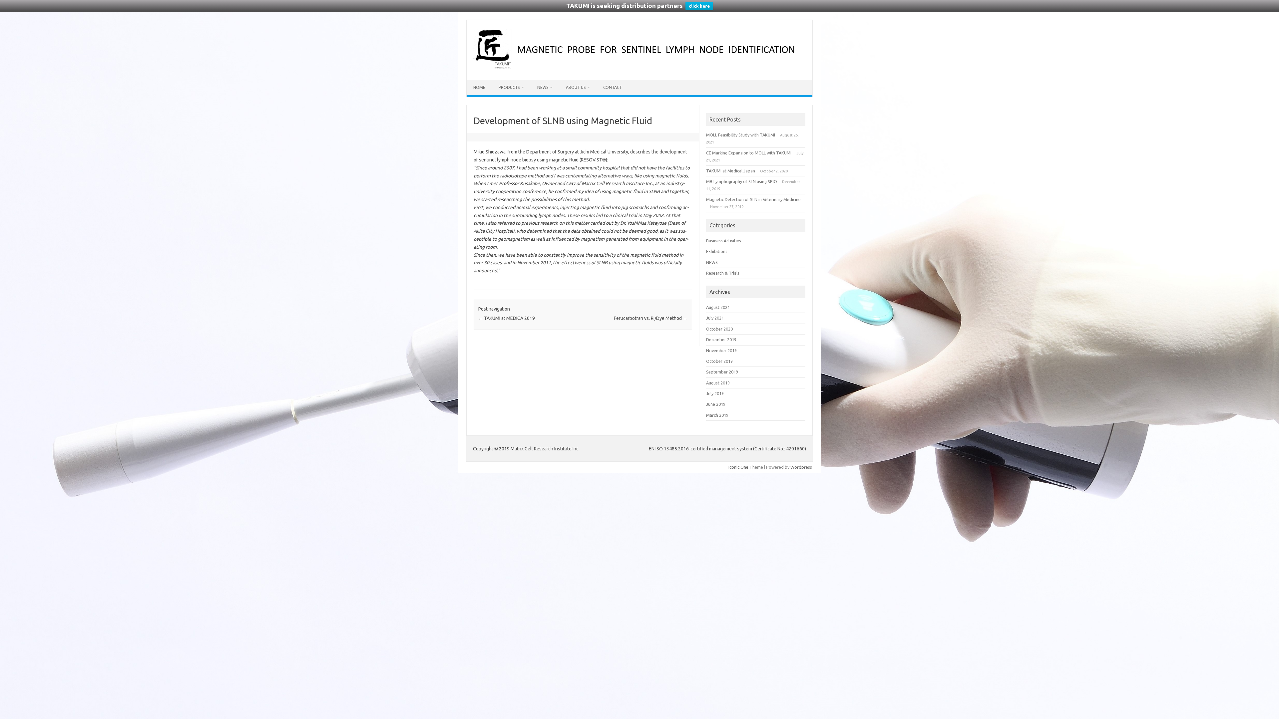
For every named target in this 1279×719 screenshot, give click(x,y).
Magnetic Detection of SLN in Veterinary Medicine (753, 199)
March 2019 (717, 415)
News (542, 87)
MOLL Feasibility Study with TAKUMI (740, 134)
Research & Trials (722, 273)
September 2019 (722, 371)
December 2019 (721, 339)
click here (699, 6)
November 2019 (721, 350)
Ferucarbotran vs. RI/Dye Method (650, 318)
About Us (576, 87)
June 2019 (715, 404)
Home (479, 87)
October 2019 (719, 361)
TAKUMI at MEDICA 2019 (506, 318)
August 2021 (718, 307)
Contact (612, 87)
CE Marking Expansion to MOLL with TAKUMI (748, 152)
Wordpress (801, 467)
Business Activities (723, 240)
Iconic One (738, 467)
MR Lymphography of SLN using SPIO (741, 181)
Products (509, 87)
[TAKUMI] (639, 68)
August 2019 (718, 382)
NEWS (712, 262)
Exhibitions (716, 251)
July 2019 (715, 393)
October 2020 (719, 329)
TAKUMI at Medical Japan (730, 170)
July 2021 (715, 318)
